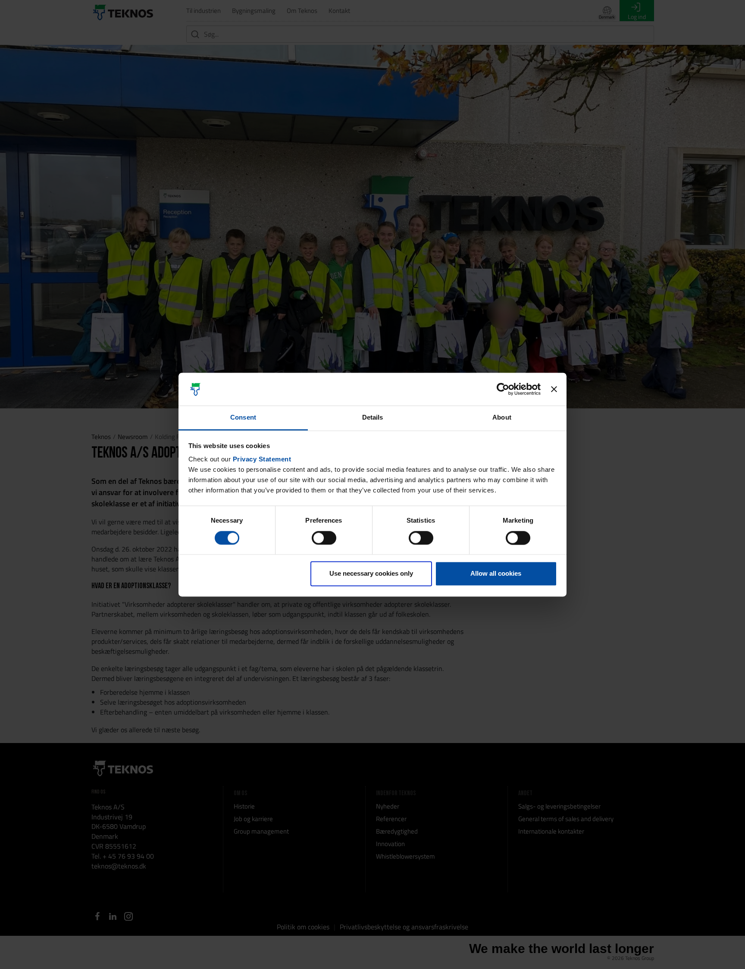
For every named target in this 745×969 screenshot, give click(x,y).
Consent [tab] (243, 417)
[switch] (324, 538)
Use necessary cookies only (371, 573)
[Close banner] (554, 389)
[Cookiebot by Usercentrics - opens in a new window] (503, 389)
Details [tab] (372, 417)
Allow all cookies (495, 573)
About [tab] (501, 417)
